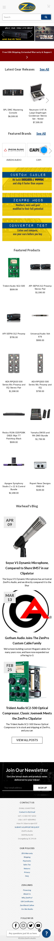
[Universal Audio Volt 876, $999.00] (40, 315)
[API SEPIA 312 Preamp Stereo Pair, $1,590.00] (40, 267)
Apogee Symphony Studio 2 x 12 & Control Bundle (13, 486)
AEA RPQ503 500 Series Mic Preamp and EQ (40, 384)
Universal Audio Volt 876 (40, 335)
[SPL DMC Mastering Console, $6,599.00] (13, 92)
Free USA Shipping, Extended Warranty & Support (27, 52)
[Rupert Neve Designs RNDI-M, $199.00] (40, 465)
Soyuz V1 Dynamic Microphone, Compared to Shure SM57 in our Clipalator (27, 568)
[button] (46, 933)
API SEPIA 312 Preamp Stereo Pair (40, 287)
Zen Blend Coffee (27, 905)
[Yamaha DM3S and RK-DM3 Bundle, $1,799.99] (40, 414)
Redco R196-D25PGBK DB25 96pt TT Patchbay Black (13, 435)
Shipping (27, 857)
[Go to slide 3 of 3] (31, 34)
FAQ (27, 876)
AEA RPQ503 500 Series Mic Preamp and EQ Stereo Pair (13, 384)
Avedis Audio (13, 160)
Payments (27, 861)
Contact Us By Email (27, 812)
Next (47, 100)
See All (44, 69)
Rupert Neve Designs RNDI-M (40, 485)
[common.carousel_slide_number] (17, 33)
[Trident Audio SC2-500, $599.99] (14, 267)
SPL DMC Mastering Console (13, 111)
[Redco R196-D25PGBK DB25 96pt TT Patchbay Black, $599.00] (14, 414)
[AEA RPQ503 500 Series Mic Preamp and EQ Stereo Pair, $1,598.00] (14, 363)
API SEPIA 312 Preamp (13, 333)
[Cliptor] (44, 33)
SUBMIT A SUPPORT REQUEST (27, 827)
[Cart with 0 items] (48, 6)
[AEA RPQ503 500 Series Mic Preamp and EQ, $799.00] (40, 363)
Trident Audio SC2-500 (14, 286)
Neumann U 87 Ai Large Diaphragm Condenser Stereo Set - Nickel (38, 114)
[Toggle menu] (4, 7)
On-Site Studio (27, 909)
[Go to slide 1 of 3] (3, 34)
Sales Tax (27, 864)
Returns (27, 868)
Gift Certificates (27, 901)
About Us (27, 894)
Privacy (27, 872)
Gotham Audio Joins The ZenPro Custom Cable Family (27, 640)
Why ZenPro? (27, 898)
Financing (27, 890)
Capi (38, 160)
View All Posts (27, 740)
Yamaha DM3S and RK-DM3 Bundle (40, 434)
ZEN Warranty (27, 853)
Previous (4, 100)
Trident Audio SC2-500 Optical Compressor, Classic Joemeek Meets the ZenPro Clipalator (27, 713)
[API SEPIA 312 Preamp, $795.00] (14, 315)
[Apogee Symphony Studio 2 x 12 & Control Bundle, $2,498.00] (14, 465)
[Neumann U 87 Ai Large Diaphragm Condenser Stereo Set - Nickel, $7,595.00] (37, 92)
